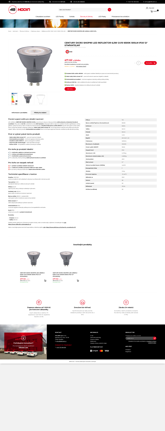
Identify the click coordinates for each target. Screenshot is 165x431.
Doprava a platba (94, 339)
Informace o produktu (19, 112)
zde (65, 222)
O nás (91, 335)
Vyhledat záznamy (109, 9)
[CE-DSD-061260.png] (14, 99)
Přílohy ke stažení (40, 112)
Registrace (128, 351)
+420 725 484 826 (133, 2)
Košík (155, 11)
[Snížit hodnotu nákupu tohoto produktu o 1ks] (135, 63)
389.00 (67, 62)
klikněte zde (23, 347)
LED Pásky (102, 16)
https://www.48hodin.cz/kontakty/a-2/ (19, 224)
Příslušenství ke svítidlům (120, 16)
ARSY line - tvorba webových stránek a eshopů (82, 361)
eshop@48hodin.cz (151, 2)
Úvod (9, 31)
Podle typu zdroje (35, 31)
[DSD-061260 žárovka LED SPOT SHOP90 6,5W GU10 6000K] (34, 66)
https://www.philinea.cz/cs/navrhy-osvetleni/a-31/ (61, 227)
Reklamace (93, 341)
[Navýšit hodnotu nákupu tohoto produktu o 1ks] (142, 63)
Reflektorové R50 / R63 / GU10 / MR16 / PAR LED (54, 31)
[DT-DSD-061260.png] (41, 99)
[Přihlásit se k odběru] (154, 338)
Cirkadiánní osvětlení (43, 16)
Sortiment (15, 31)
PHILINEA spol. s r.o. (19, 9)
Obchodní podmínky (95, 337)
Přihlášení (128, 349)
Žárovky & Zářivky (86, 16)
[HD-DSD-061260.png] (27, 99)
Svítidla (72, 16)
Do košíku (149, 63)
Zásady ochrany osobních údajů (98, 343)
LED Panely (60, 16)
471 (67, 60)
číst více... (70, 89)
